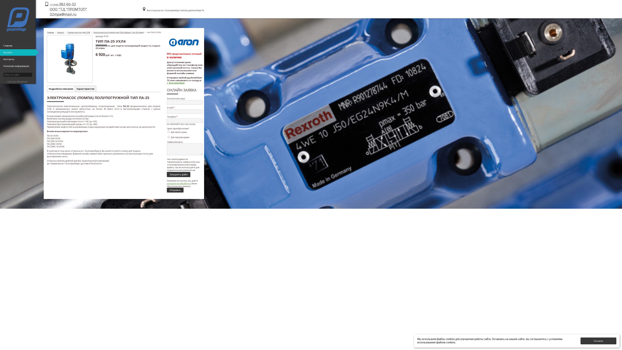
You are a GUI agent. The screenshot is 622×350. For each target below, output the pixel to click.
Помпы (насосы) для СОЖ (78, 32)
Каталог (60, 32)
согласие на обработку (179, 183)
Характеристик (85, 88)
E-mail (170, 107)
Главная (50, 32)
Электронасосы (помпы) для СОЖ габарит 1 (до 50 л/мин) (118, 32)
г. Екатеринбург (176, 83)
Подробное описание (61, 88)
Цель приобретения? (178, 128)
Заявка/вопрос (175, 141)
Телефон (171, 116)
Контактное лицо (176, 98)
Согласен (598, 341)
